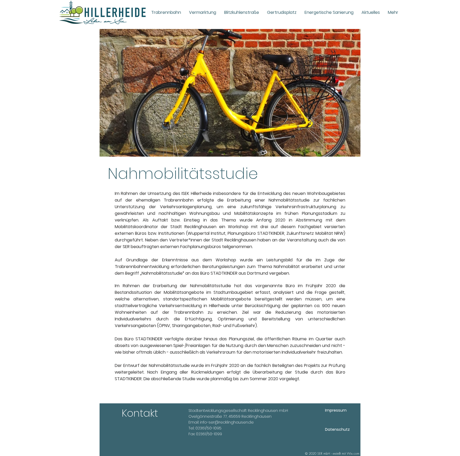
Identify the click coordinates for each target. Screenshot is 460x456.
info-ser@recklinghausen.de (227, 422)
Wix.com (353, 453)
